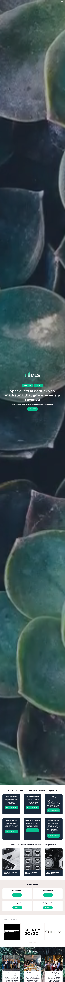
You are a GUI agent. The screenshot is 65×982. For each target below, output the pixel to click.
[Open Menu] (62, 2)
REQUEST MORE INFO (11, 807)
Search (32, 380)
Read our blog (27, 385)
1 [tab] (29, 942)
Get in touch (32, 408)
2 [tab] (30, 942)
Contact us (38, 385)
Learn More (17, 895)
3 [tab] (31, 942)
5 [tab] (34, 942)
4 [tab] (33, 942)
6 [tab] (35, 942)
